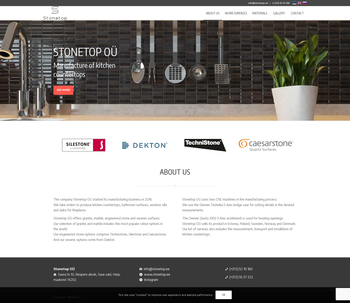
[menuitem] (258, 3)
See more (63, 89)
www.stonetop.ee (157, 274)
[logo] (55, 13)
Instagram (151, 280)
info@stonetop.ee (258, 2)
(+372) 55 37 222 (241, 277)
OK (223, 295)
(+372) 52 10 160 (280, 2)
